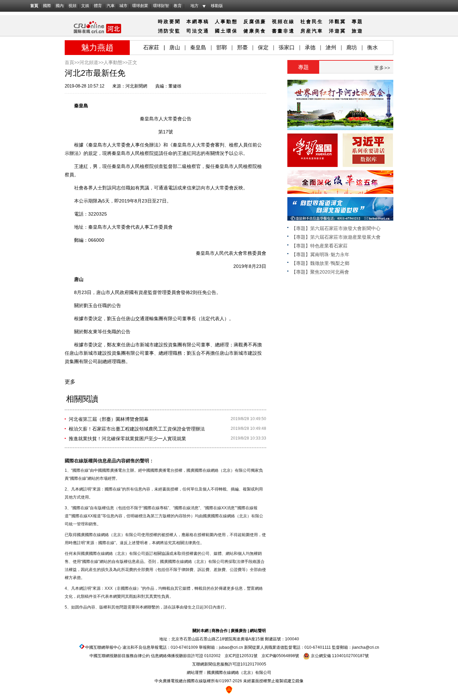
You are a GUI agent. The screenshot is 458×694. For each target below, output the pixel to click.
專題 (357, 21)
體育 (98, 5)
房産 (306, 31)
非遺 (289, 31)
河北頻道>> (91, 62)
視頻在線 (283, 21)
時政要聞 (169, 21)
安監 (175, 31)
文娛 (85, 5)
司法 (192, 31)
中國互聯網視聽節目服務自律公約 (120, 655)
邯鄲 (221, 47)
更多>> (382, 67)
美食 (260, 31)
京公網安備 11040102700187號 (339, 655)
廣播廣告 (239, 630)
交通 (203, 31)
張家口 (287, 47)
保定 (263, 47)
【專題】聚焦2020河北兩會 (320, 272)
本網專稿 (197, 21)
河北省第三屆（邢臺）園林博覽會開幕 (109, 419)
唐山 (174, 47)
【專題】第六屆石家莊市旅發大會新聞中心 (336, 228)
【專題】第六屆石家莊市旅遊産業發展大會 (336, 237)
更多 (70, 382)
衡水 (372, 47)
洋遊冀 (337, 31)
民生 (317, 21)
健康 (249, 31)
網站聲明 (258, 630)
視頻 (72, 5)
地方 (194, 5)
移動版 (217, 5)
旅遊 (357, 31)
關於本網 (200, 630)
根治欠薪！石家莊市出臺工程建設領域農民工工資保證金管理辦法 (137, 428)
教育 (178, 5)
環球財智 (161, 5)
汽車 (111, 5)
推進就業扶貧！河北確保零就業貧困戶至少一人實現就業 (127, 438)
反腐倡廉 (254, 21)
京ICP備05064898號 (280, 655)
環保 (232, 31)
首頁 (34, 5)
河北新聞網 (136, 86)
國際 (47, 5)
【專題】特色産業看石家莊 (319, 245)
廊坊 (351, 47)
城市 (123, 5)
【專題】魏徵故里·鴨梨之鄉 (320, 263)
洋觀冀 (337, 21)
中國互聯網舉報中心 (103, 647)
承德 (310, 47)
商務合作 (220, 630)
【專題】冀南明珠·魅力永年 (320, 254)
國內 (60, 5)
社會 (306, 21)
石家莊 (151, 47)
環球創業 (140, 5)
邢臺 (242, 47)
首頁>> (72, 62)
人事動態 (226, 21)
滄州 (331, 47)
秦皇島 (198, 47)
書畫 (277, 31)
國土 (220, 31)
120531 (246, 655)
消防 (163, 31)
